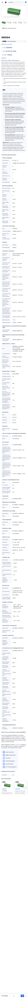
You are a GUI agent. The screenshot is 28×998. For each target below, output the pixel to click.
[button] (14, 12)
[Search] (8, 2)
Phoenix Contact (7, 44)
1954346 (17, 789)
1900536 (4, 789)
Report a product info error (10, 28)
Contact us (17, 744)
